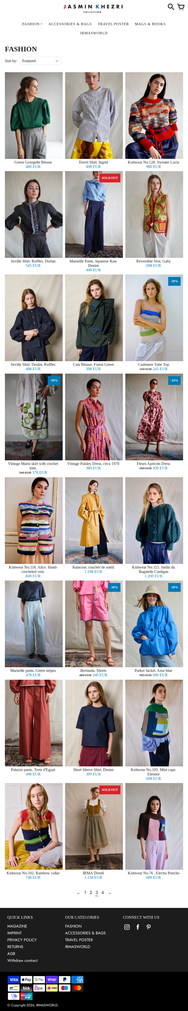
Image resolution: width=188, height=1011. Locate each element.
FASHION (73, 926)
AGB (11, 953)
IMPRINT (14, 933)
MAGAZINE (17, 926)
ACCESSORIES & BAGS (85, 933)
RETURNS (15, 947)
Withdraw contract (22, 960)
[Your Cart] (181, 7)
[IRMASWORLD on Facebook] (138, 930)
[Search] (171, 7)
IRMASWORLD (77, 947)
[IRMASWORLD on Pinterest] (148, 930)
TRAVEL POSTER (79, 940)
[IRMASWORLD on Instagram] (127, 930)
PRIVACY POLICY (22, 940)
